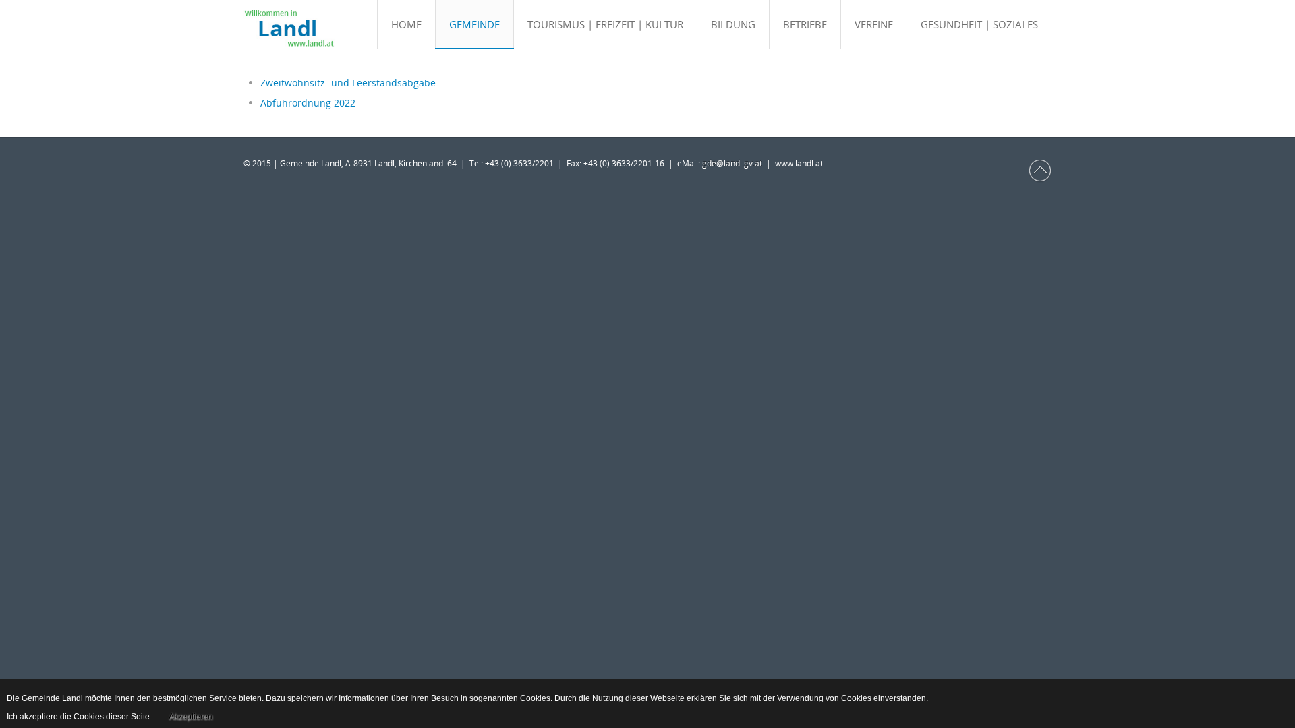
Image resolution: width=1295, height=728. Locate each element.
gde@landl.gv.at (734, 163)
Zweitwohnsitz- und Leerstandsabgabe (348, 82)
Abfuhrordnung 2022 (307, 102)
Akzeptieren (190, 716)
